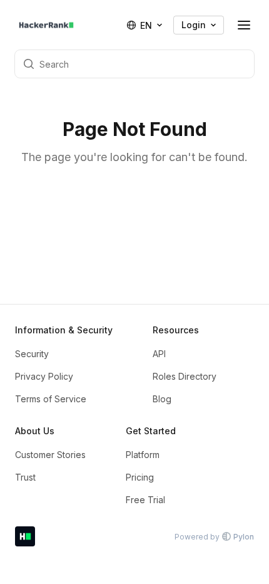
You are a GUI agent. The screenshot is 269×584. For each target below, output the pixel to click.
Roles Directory (184, 376)
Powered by (214, 536)
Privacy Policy (44, 376)
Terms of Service (50, 399)
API (159, 353)
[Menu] (244, 25)
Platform (143, 454)
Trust (25, 477)
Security (32, 353)
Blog (162, 399)
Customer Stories (50, 454)
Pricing (140, 477)
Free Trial (145, 499)
